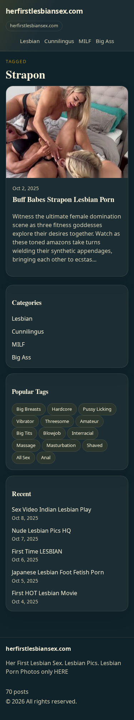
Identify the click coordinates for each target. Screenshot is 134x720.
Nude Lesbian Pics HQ (41, 531)
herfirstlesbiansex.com (44, 11)
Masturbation (61, 445)
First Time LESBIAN (37, 551)
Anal (45, 457)
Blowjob (52, 433)
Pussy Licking (97, 409)
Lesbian (30, 40)
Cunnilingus (59, 40)
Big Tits (24, 433)
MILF (85, 40)
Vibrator (25, 421)
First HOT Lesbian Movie (44, 593)
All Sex (23, 457)
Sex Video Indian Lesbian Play (51, 509)
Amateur (89, 421)
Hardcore (62, 409)
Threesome (57, 421)
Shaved (95, 445)
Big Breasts (28, 409)
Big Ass (105, 40)
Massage (25, 445)
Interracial (82, 433)
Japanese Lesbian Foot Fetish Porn (58, 572)
